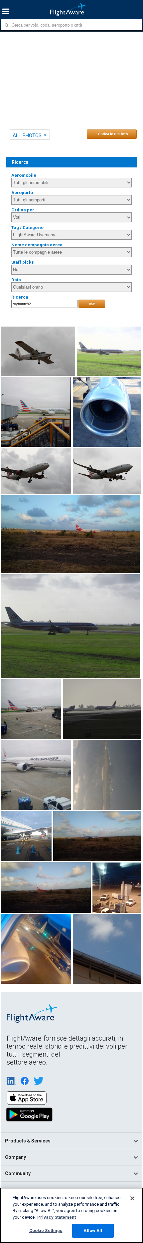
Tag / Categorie (27, 227)
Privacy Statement (56, 1217)
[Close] (132, 1198)
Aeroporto (22, 192)
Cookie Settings (46, 1230)
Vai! (92, 304)
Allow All (92, 1230)
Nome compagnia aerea (37, 244)
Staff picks (22, 262)
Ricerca (19, 297)
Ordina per (22, 209)
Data (16, 279)
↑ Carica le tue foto (111, 134)
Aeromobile (23, 175)
